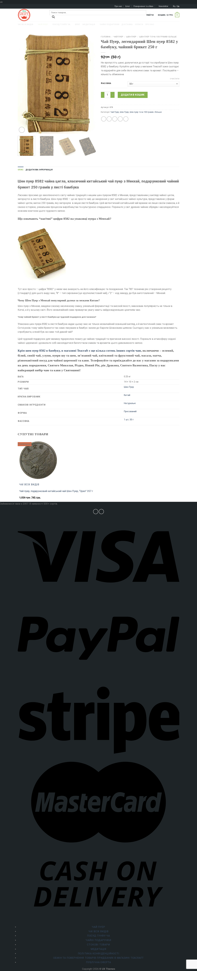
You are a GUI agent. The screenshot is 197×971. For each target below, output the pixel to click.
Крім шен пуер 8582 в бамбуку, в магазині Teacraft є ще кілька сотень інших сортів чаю (79, 350)
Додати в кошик (133, 94)
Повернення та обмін (143, 6)
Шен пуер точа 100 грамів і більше (158, 36)
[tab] (20, 170)
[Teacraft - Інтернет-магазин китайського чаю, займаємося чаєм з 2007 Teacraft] (31, 15)
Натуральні (130, 403)
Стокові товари (98, 944)
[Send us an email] (101, 511)
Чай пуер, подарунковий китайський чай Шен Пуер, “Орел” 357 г (56, 491)
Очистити (174, 79)
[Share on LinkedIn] (125, 118)
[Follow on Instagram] (95, 511)
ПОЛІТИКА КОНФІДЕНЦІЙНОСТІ (98, 953)
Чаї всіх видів (98, 931)
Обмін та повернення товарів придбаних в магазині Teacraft (98, 957)
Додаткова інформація (39, 169)
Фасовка (106, 83)
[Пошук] (53, 17)
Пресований (130, 411)
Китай (127, 395)
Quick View (26, 499)
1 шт (126, 419)
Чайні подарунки (98, 940)
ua (178, 6)
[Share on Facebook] (103, 118)
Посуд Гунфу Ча (98, 935)
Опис (20, 169)
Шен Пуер (131, 36)
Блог (127, 6)
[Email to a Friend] (114, 118)
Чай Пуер (118, 36)
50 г (132, 419)
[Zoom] (22, 130)
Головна (106, 36)
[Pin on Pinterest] (120, 118)
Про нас (118, 6)
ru (174, 6)
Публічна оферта (98, 962)
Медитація (98, 949)
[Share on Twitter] (109, 118)
